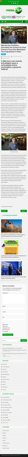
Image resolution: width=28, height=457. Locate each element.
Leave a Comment (5, 58)
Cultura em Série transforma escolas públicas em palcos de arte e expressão (5, 211)
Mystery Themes (23, 455)
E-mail (4, 311)
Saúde (4, 384)
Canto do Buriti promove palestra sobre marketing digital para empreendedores (24, 211)
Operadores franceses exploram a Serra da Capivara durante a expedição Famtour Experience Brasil (13, 235)
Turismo (4, 389)
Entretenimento (6, 366)
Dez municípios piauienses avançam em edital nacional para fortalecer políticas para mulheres (13, 256)
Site (3, 317)
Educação (5, 364)
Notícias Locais (6, 379)
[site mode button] (23, 21)
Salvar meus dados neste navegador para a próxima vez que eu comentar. (6, 328)
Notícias (3, 54)
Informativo (5, 371)
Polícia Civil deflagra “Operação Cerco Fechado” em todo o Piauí (15, 354)
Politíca (4, 381)
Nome (4, 306)
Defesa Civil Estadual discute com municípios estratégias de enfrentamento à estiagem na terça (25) (14, 349)
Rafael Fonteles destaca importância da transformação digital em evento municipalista (13, 277)
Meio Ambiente (6, 374)
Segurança (5, 386)
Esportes (4, 369)
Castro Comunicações (17, 56)
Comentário (5, 293)
